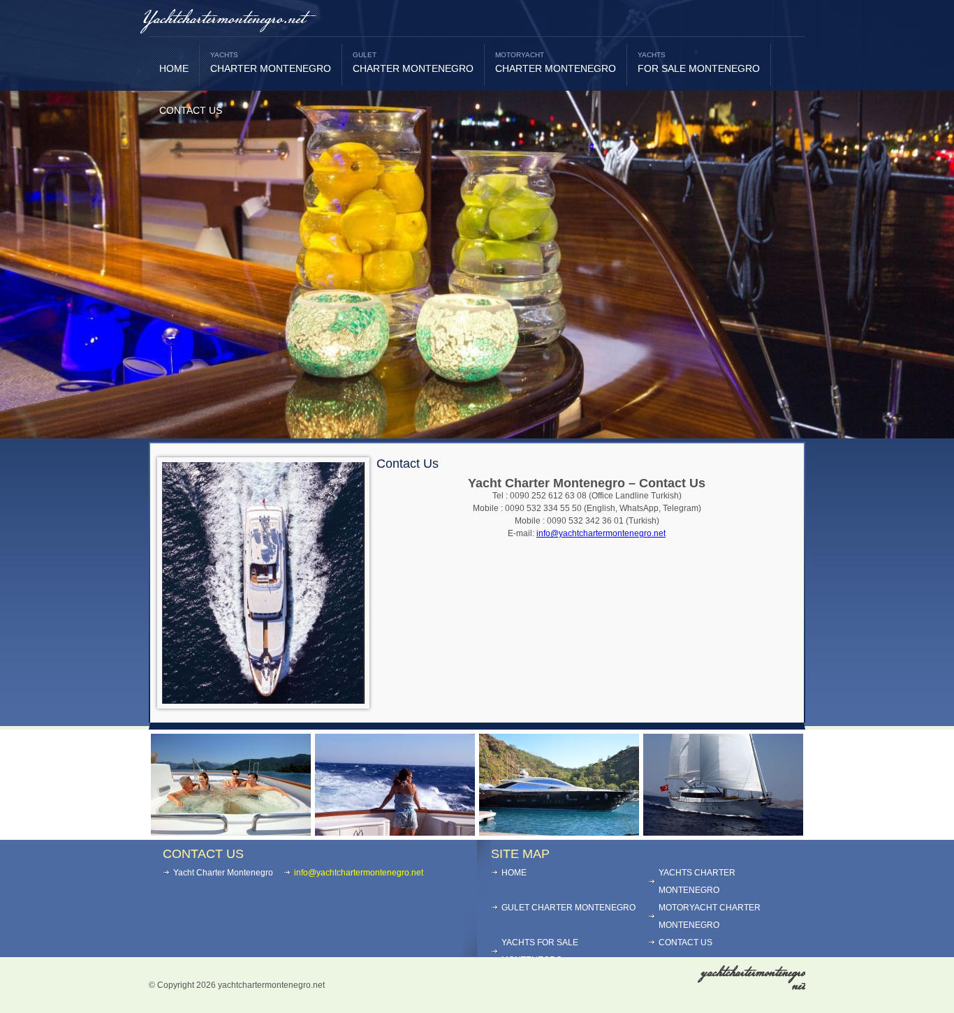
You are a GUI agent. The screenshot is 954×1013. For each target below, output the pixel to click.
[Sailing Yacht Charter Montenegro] (723, 832)
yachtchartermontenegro (752, 979)
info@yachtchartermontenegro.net (601, 533)
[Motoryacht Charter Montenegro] (395, 832)
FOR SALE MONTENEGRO (699, 62)
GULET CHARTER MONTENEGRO (568, 907)
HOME (174, 68)
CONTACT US (190, 110)
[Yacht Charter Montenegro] (231, 832)
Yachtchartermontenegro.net (223, 19)
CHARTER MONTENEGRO (270, 62)
